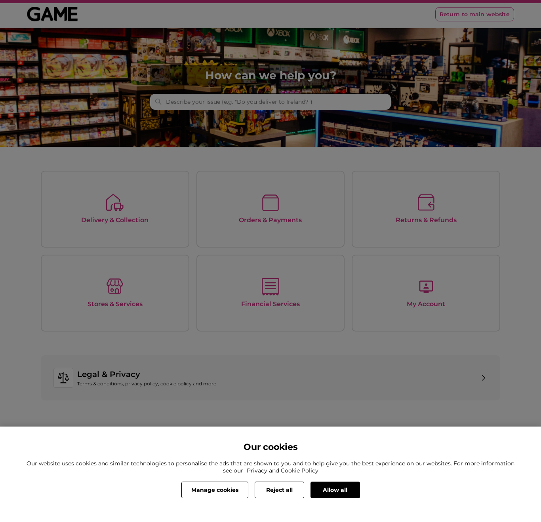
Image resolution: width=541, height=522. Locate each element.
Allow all (335, 489)
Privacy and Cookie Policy (282, 470)
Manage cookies (214, 489)
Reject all (279, 489)
